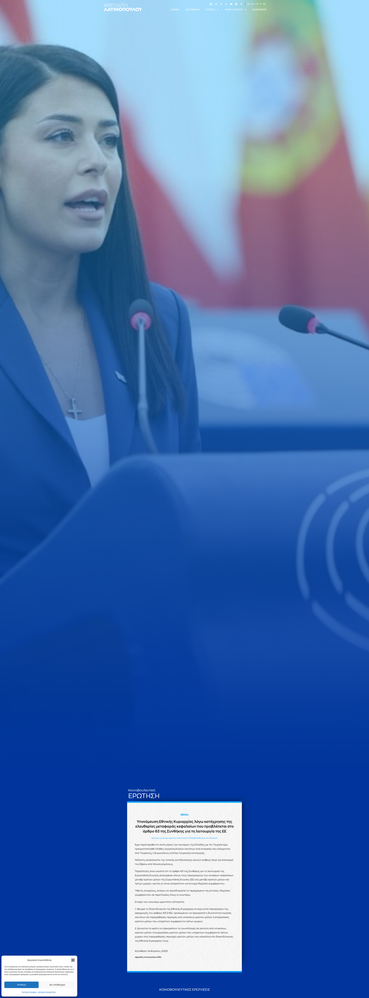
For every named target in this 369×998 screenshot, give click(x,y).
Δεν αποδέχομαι (57, 984)
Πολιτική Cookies (29, 992)
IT (260, 4)
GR (248, 4)
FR (257, 4)
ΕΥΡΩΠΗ (210, 10)
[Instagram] (216, 4)
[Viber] (241, 4)
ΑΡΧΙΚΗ (175, 10)
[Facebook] (211, 4)
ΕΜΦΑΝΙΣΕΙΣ (259, 10)
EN (252, 4)
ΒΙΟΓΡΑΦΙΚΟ (193, 10)
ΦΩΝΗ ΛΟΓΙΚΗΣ (234, 10)
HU (264, 4)
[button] (72, 960)
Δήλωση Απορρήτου (47, 992)
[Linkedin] (236, 4)
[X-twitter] (221, 4)
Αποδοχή (21, 984)
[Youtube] (231, 4)
